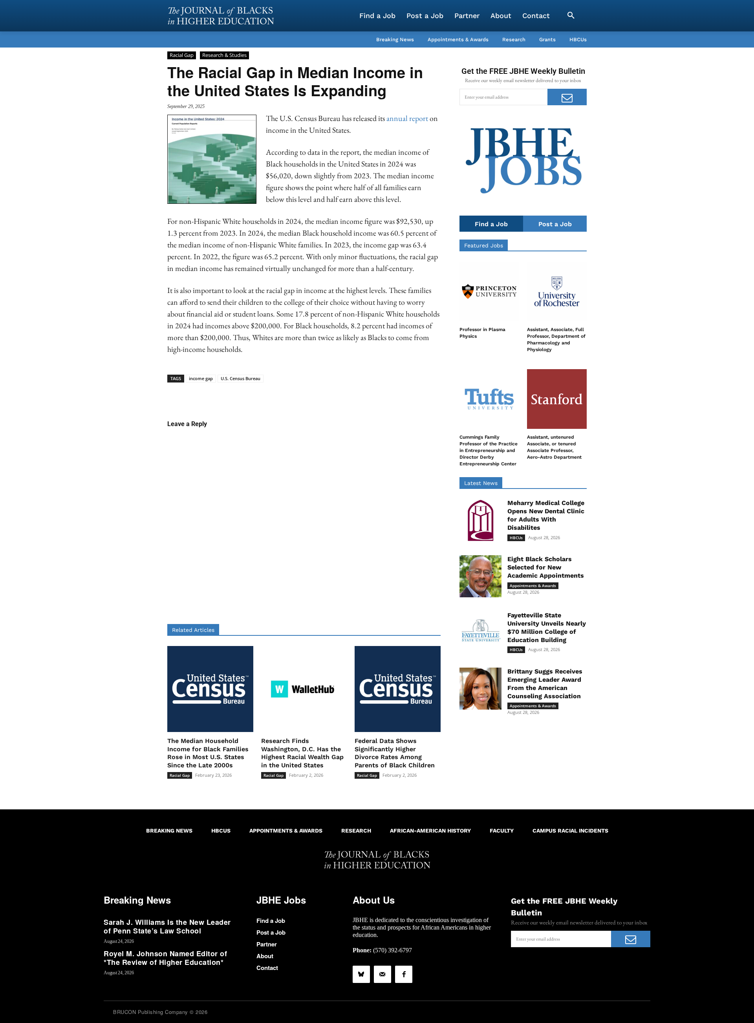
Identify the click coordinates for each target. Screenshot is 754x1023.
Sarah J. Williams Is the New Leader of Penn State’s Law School (167, 926)
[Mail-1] (382, 974)
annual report (408, 118)
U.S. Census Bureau (240, 378)
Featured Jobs (483, 245)
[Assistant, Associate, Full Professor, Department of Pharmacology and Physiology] (557, 291)
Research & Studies (224, 55)
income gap (201, 378)
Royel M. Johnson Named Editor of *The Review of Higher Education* (165, 957)
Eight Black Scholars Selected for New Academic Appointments (545, 567)
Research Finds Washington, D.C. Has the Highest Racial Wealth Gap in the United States (302, 753)
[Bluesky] (361, 974)
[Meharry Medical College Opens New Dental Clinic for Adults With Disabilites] (480, 520)
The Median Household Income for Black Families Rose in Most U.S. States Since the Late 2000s (208, 753)
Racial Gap (182, 55)
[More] (364, 395)
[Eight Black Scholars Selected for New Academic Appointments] (480, 576)
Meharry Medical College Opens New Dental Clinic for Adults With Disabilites (545, 515)
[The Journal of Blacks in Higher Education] (220, 15)
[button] (571, 15)
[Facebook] (403, 974)
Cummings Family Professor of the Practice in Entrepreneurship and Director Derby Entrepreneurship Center (488, 450)
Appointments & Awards (533, 585)
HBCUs (516, 537)
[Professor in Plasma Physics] (489, 291)
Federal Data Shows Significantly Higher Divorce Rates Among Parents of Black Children (395, 753)
